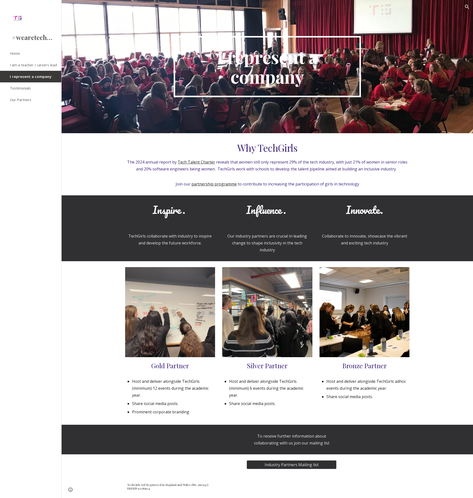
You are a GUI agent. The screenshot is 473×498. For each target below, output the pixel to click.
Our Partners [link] (20, 99)
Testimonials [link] (20, 88)
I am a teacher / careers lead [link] (33, 64)
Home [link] (15, 53)
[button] (467, 7)
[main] (267, 66)
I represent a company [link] (30, 76)
